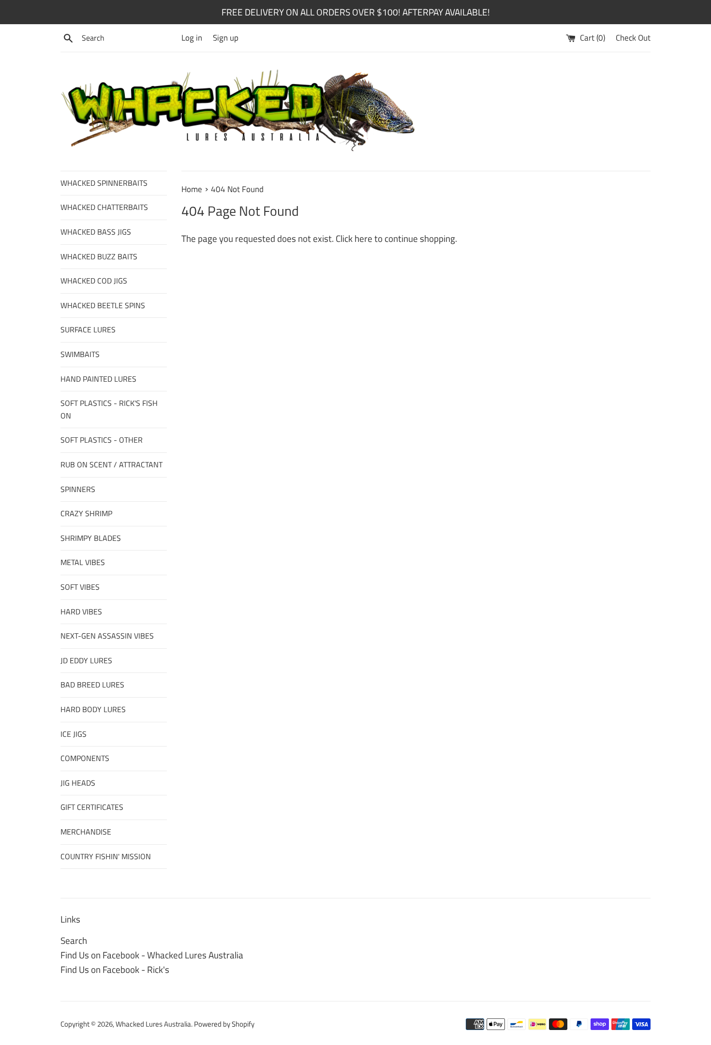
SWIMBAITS (80, 354)
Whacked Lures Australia (153, 1024)
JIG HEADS (77, 783)
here (363, 238)
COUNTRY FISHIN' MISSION (105, 856)
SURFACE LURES (88, 329)
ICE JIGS (73, 734)
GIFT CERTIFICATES (91, 807)
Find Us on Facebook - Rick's (114, 969)
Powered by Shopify (224, 1024)
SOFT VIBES (80, 587)
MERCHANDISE (85, 831)
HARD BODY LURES (93, 709)
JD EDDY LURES (86, 660)
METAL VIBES (82, 562)
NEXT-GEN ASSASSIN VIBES (107, 636)
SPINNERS (77, 489)
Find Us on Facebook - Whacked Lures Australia (151, 955)
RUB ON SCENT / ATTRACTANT (111, 464)
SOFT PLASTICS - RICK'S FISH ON (109, 409)
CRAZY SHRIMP (86, 513)
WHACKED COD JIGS (93, 280)
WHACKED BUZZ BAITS (98, 256)
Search (73, 940)
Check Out (633, 37)
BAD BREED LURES (92, 684)
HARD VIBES (81, 611)
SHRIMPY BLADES (90, 538)
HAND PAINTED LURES (98, 379)
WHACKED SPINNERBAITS (104, 183)
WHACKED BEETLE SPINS (102, 305)
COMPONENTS (84, 758)
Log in (191, 37)
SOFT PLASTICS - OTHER (101, 440)
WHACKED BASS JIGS (95, 232)
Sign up (225, 37)
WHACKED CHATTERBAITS (104, 207)
